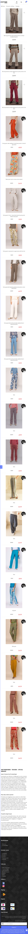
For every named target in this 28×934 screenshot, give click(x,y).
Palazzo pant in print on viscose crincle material (14, 179)
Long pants (14, 610)
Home (3, 6)
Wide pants (14, 646)
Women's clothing (10, 6)
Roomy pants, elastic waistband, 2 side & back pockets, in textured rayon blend (14, 144)
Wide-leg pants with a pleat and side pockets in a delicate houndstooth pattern (14, 36)
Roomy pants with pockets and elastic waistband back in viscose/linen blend (14, 323)
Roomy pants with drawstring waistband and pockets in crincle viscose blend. (14, 287)
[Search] (21, 2)
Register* (14, 927)
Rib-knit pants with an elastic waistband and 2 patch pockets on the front (14, 72)
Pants (14, 395)
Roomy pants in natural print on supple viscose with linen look (14, 251)
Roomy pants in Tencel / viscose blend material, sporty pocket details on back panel (14, 215)
